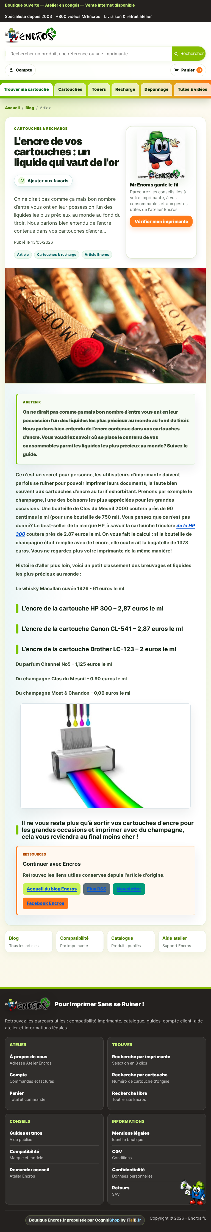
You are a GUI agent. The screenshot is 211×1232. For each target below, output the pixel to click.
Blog (30, 107)
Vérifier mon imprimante (161, 221)
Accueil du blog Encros (52, 889)
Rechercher (192, 53)
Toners (99, 89)
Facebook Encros (45, 903)
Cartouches (70, 89)
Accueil (12, 107)
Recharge (125, 89)
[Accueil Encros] (105, 34)
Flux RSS (96, 889)
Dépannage (156, 89)
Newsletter (129, 889)
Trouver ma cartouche (26, 89)
